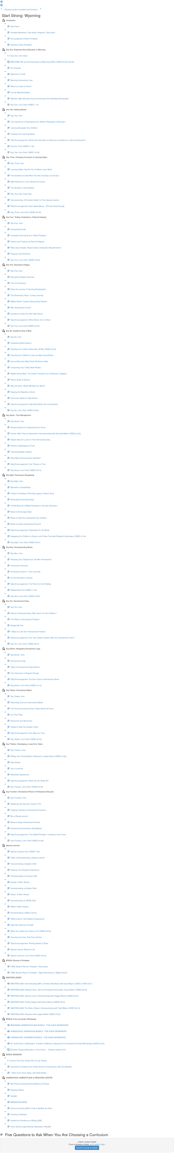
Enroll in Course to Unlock (87, 1147)
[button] (1, 2)
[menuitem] (1, 6)
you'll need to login (97, 1144)
